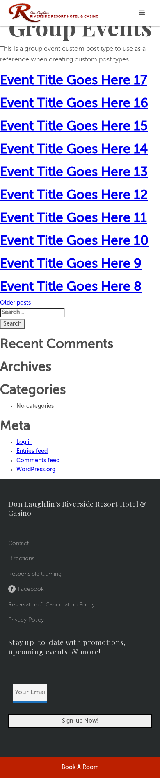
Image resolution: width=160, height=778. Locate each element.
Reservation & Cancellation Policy (51, 605)
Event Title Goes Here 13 (74, 172)
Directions (21, 558)
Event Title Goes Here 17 (73, 80)
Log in (24, 442)
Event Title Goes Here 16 (74, 103)
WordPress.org (35, 470)
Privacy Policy (26, 620)
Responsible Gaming (35, 574)
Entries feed (32, 451)
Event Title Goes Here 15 (74, 126)
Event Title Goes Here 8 (71, 287)
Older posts (15, 303)
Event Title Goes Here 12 (74, 195)
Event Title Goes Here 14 (74, 149)
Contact (18, 543)
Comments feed (37, 461)
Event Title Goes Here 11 (73, 218)
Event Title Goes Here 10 (74, 241)
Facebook (31, 589)
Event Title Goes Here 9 (71, 264)
